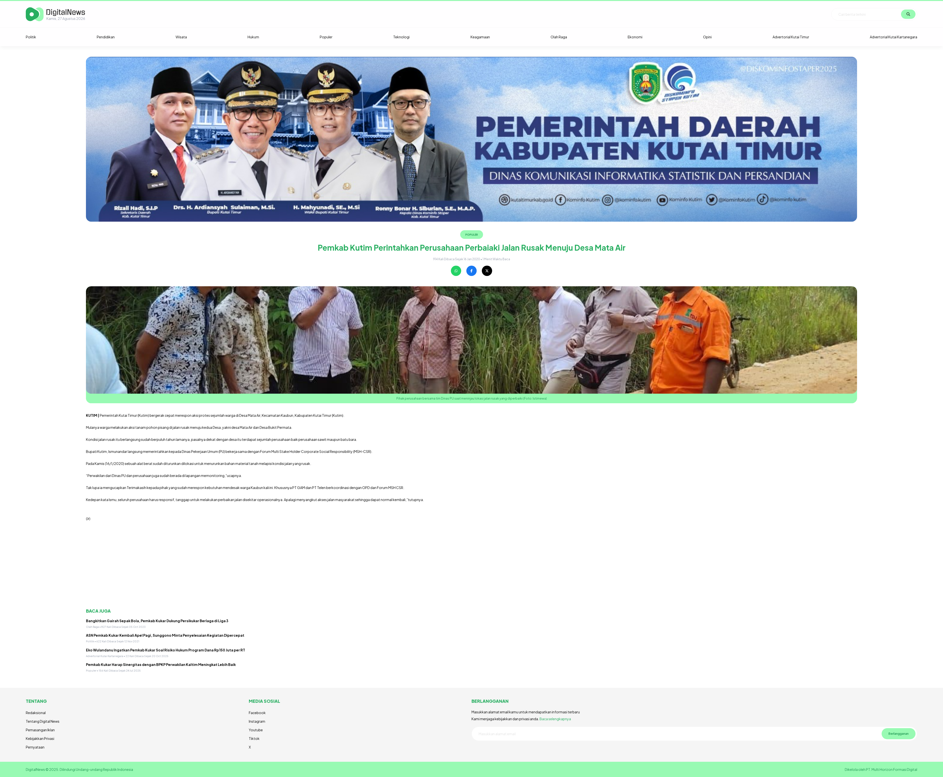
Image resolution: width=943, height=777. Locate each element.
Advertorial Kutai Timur (791, 37)
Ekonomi (635, 37)
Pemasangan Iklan (40, 730)
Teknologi (401, 37)
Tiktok (254, 738)
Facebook (257, 712)
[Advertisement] (233, 565)
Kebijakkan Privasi (40, 738)
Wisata (181, 37)
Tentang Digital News (42, 721)
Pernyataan (35, 747)
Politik (31, 37)
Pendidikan (106, 37)
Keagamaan (480, 37)
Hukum (253, 37)
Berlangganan (898, 733)
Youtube (256, 730)
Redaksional (36, 712)
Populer (326, 37)
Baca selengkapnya (555, 719)
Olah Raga (559, 37)
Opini (707, 37)
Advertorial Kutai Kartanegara (893, 37)
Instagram (257, 721)
